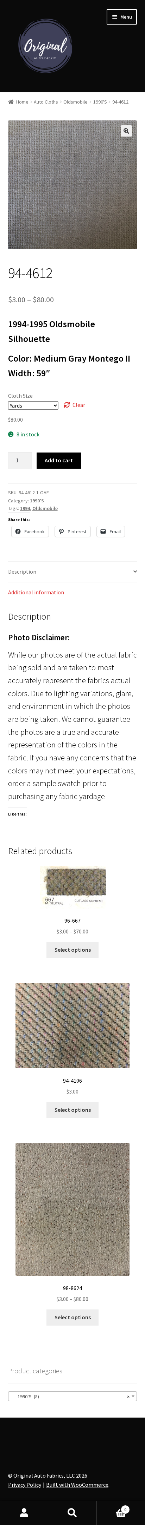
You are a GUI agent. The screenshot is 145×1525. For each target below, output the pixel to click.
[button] (126, 131)
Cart (112, 1507)
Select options (73, 949)
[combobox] (72, 1396)
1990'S (100, 102)
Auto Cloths (46, 102)
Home (22, 102)
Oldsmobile (75, 102)
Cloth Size (20, 395)
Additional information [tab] (36, 592)
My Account (24, 1513)
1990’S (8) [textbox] (70, 1396)
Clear (78, 404)
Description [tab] (22, 571)
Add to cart (59, 460)
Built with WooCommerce (77, 1484)
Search (72, 1513)
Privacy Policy (24, 1484)
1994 (25, 508)
